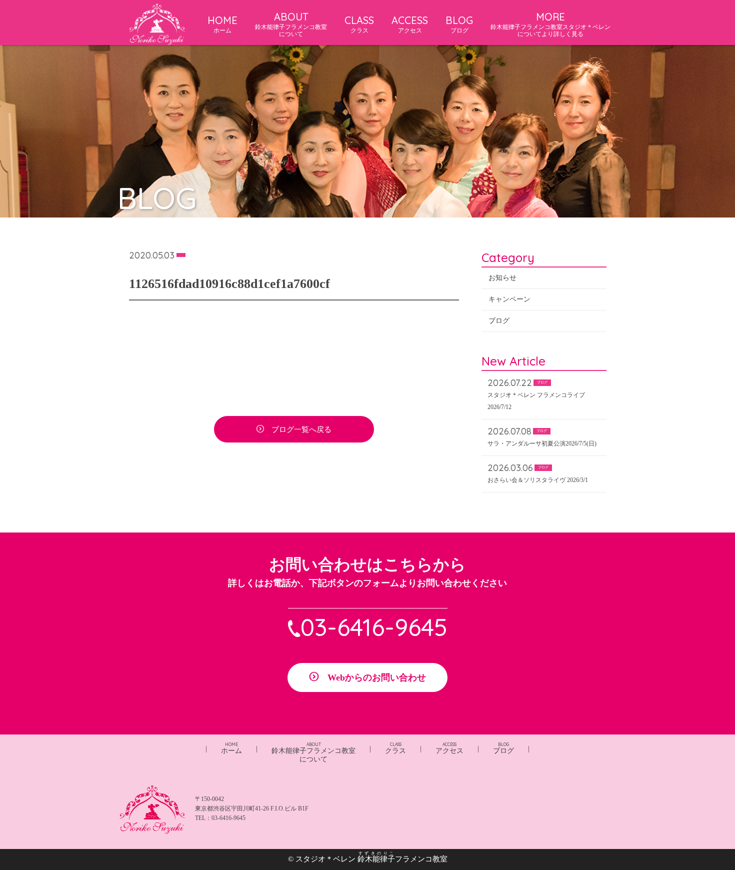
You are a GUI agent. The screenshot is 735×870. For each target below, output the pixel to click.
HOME (223, 24)
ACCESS (410, 24)
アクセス (450, 748)
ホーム (231, 748)
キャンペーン (509, 299)
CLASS (359, 24)
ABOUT (291, 24)
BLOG (459, 24)
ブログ (499, 320)
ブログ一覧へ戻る (302, 430)
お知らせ (502, 278)
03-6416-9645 (374, 627)
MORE (550, 24)
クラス (395, 748)
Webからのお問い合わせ (377, 677)
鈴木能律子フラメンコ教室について (314, 752)
